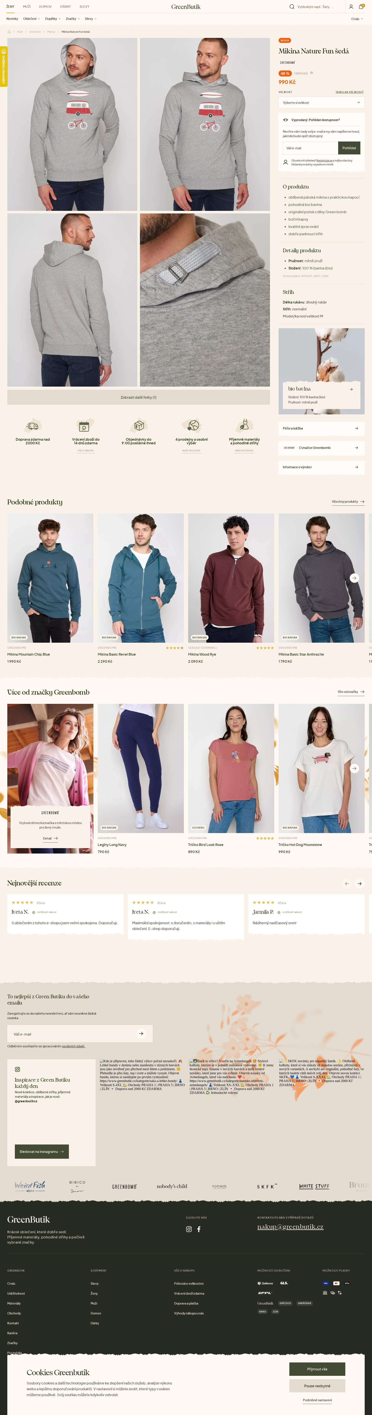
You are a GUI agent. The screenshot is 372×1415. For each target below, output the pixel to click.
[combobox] (318, 7)
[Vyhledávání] (316, 6)
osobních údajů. (73, 1046)
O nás (355, 18)
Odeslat (141, 1034)
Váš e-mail (22, 1034)
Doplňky (51, 18)
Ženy (10, 6)
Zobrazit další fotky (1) (139, 397)
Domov (45, 6)
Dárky (65, 6)
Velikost (285, 92)
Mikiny (51, 31)
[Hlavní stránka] (186, 6)
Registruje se (325, 160)
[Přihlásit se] (351, 6)
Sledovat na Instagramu (39, 1151)
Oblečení (29, 18)
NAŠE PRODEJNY (191, 450)
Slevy (89, 18)
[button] (354, 578)
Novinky (12, 18)
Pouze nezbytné (317, 1386)
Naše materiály (244, 450)
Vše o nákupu (86, 450)
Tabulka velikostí (349, 92)
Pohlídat (349, 148)
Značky (71, 18)
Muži (27, 6)
